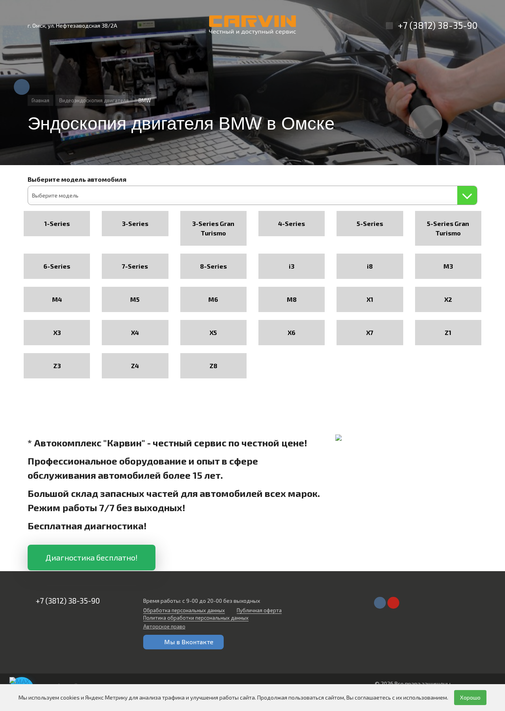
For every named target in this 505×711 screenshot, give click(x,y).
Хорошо (470, 697)
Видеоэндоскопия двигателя (94, 100)
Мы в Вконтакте (188, 641)
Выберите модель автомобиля (77, 179)
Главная (40, 100)
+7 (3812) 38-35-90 (437, 25)
